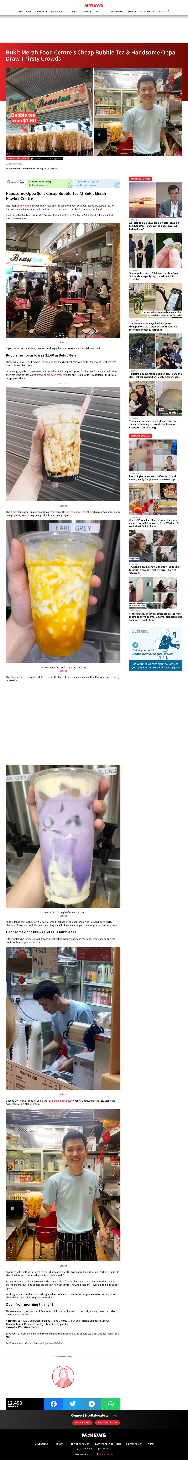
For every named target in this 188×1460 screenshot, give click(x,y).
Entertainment (117, 11)
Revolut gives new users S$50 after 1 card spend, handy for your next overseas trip (152, 478)
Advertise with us (107, 1423)
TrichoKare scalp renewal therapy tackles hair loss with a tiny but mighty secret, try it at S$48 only (154, 570)
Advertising (42, 1444)
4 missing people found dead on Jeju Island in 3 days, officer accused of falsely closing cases (155, 375)
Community (11, 159)
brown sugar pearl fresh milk (52, 374)
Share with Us (82, 1423)
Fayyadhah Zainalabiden (22, 168)
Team (151, 1444)
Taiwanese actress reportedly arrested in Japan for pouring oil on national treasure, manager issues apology (152, 424)
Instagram (45, 1343)
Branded (132, 11)
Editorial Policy (80, 1444)
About (59, 1444)
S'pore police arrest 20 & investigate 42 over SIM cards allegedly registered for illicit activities (154, 276)
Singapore (40, 11)
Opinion (85, 11)
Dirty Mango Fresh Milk (78, 512)
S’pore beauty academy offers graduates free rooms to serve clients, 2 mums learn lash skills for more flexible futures (155, 616)
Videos (161, 11)
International (57, 11)
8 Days (59, 1343)
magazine (61, 1100)
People (72, 11)
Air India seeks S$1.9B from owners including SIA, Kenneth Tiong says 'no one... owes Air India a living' (154, 226)
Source (63, 342)
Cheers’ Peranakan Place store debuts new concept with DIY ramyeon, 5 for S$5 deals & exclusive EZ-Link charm (154, 523)
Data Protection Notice (108, 1444)
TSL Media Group (105, 1454)
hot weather (25, 205)
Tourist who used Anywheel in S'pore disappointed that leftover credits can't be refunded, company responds (153, 326)
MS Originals (146, 11)
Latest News (25, 11)
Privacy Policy (133, 1444)
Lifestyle (99, 11)
